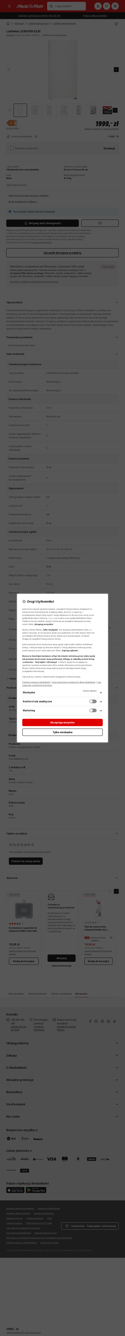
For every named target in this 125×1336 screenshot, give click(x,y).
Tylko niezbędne (63, 732)
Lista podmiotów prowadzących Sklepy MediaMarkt (73, 682)
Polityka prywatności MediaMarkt (36, 682)
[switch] (93, 701)
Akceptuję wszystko (62, 722)
